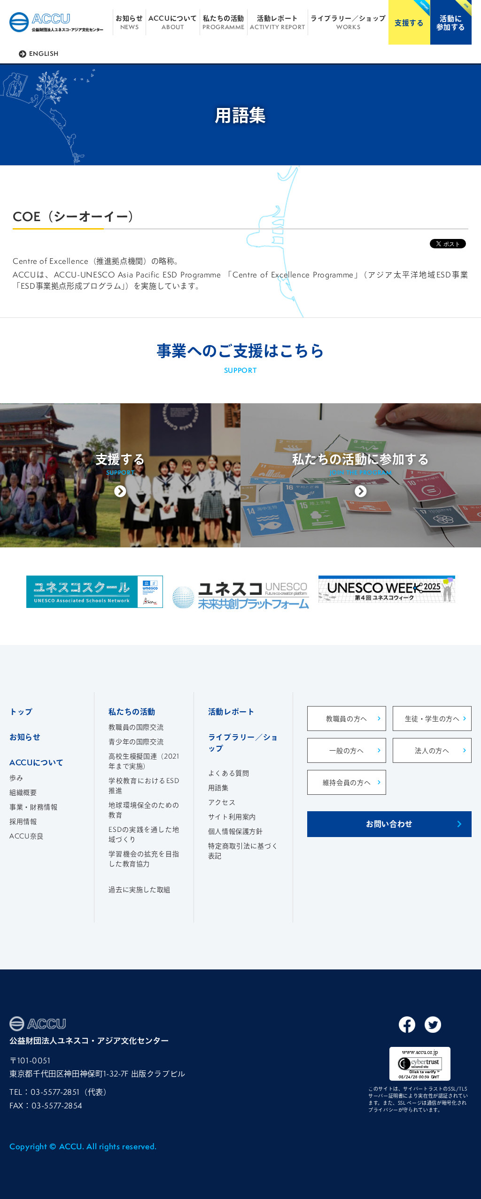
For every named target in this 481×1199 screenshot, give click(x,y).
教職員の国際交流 (136, 727)
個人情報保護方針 (235, 831)
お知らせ (129, 22)
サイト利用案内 (232, 817)
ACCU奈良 (26, 836)
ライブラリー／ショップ (348, 22)
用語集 (218, 787)
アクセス (222, 802)
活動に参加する (451, 22)
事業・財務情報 (33, 807)
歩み (16, 778)
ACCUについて (172, 22)
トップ (21, 711)
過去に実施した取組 (140, 889)
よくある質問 (228, 773)
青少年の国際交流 (136, 741)
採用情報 (23, 821)
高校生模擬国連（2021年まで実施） (144, 761)
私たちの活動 (223, 22)
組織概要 (23, 792)
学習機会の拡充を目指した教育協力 (144, 859)
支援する (409, 22)
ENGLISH (44, 53)
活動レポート (277, 22)
